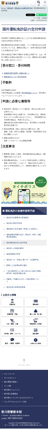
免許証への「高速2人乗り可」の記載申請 (22, 260)
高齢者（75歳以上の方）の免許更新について (22, 280)
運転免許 (10, 8)
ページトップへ (24, 365)
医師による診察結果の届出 (16, 265)
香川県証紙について (29, 93)
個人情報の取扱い (11, 382)
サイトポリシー (10, 378)
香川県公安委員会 (11, 394)
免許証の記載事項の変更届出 (17, 217)
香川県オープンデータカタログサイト (18, 398)
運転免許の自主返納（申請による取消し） (22, 229)
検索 (39, 5)
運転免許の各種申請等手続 (23, 8)
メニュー (45, 5)
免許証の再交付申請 (14, 223)
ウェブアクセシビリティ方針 (15, 402)
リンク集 (7, 386)
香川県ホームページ (12, 390)
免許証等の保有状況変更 (15, 287)
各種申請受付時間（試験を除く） (17, 73)
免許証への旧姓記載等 (15, 248)
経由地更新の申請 (13, 254)
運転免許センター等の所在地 (15, 77)
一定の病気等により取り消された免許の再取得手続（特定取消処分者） (23, 272)
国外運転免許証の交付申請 (16, 243)
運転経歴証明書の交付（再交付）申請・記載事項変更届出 (23, 236)
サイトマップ (9, 374)
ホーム (3, 8)
